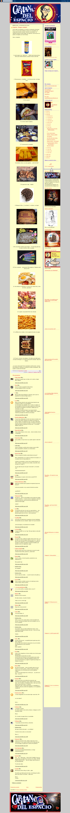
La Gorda (17, 529)
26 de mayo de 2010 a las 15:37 (21, 745)
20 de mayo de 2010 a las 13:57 (21, 570)
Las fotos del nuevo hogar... (52, 138)
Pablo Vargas (18, 377)
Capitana (35, 372)
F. (15, 392)
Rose (16, 385)
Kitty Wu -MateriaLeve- (20, 417)
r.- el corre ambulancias (20, 587)
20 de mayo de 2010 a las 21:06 (21, 649)
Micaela (16, 537)
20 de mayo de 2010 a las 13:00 (21, 546)
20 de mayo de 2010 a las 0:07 (21, 443)
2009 (47, 154)
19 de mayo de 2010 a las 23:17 (21, 390)
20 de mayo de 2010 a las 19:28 (21, 615)
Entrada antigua (39, 787)
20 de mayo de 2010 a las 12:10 (21, 534)
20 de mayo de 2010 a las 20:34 (21, 636)
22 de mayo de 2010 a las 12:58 (21, 736)
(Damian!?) (17, 739)
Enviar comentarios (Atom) (21, 789)
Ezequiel (17, 678)
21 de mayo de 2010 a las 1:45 (21, 676)
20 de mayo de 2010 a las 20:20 (21, 624)
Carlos (16, 611)
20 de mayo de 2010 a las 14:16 (21, 584)
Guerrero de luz (18, 692)
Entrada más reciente (15, 787)
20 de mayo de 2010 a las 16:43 (21, 602)
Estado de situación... (51, 139)
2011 (47, 112)
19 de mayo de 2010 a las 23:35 (21, 415)
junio (48, 125)
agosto (48, 122)
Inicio (27, 787)
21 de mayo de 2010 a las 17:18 (21, 704)
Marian (16, 665)
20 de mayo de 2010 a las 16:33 (21, 591)
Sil (15, 475)
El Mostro (17, 721)
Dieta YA (39, 372)
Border (16, 556)
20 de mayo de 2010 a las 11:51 (21, 527)
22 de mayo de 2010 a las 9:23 (21, 725)
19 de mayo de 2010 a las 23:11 (21, 382)
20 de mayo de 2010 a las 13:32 (21, 554)
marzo (48, 149)
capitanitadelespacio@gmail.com (51, 98)
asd (16, 508)
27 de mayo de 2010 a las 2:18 (21, 753)
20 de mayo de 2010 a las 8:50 (21, 479)
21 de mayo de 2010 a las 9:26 (21, 690)
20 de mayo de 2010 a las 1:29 (21, 451)
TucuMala (17, 517)
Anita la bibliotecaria (19, 481)
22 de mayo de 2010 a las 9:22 (21, 718)
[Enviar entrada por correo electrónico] (39, 370)
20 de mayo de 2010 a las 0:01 (21, 427)
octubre (48, 119)
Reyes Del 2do (18, 430)
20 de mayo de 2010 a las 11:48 (21, 515)
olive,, (16, 638)
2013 (47, 111)
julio (48, 124)
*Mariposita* (17, 495)
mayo (48, 127)
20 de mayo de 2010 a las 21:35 (21, 663)
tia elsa (16, 579)
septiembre (49, 120)
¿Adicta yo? (30, 372)
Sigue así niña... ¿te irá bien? (53, 141)
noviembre (49, 117)
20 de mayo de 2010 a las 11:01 (21, 493)
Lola (16, 400)
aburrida (17, 755)
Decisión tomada (50, 145)
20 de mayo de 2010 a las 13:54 (21, 564)
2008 (47, 156)
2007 (47, 157)
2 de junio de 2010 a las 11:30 (21, 780)
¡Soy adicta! (49, 136)
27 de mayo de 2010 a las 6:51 (21, 766)
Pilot (16, 651)
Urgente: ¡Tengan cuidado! (52, 134)
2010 (47, 114)
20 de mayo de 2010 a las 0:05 (21, 435)
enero (48, 152)
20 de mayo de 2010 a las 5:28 (21, 472)
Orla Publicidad (18, 748)
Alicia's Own (17, 453)
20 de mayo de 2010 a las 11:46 (21, 506)
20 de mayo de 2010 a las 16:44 (21, 609)
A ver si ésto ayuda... (51, 133)
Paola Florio (17, 437)
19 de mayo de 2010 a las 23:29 (21, 398)
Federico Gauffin (18, 548)
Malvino (16, 593)
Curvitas (17, 768)
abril (48, 147)
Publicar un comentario (16, 782)
